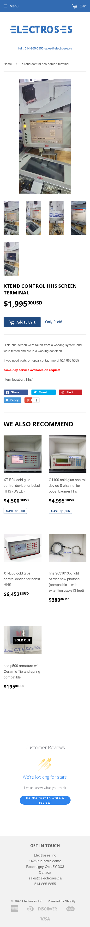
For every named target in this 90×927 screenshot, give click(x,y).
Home (8, 63)
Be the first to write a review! (45, 800)
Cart (82, 5)
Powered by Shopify (62, 901)
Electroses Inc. (32, 901)
